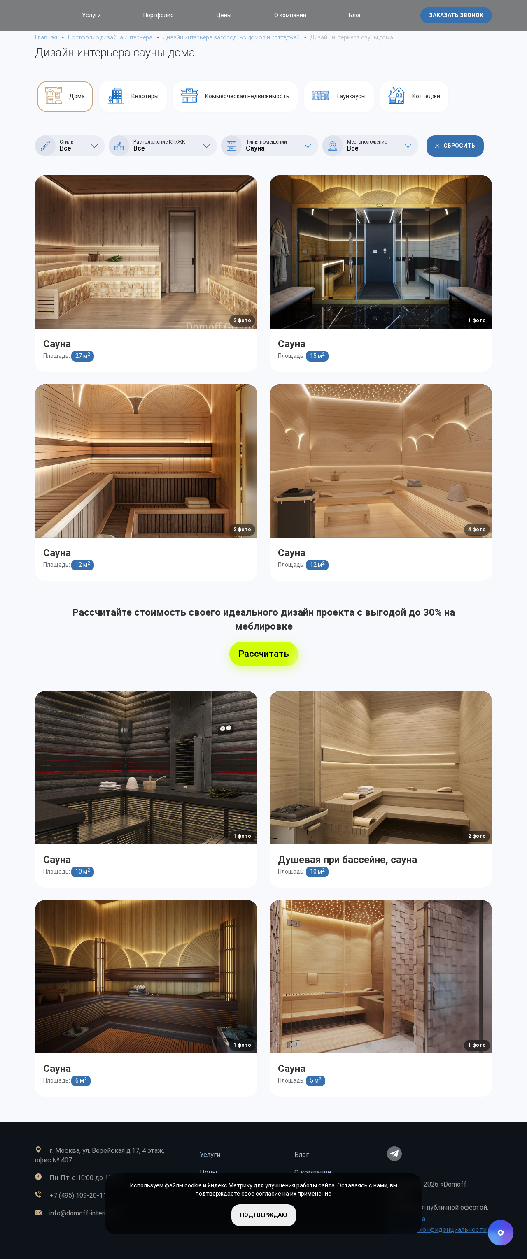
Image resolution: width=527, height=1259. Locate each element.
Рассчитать (263, 654)
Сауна (57, 344)
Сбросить (459, 145)
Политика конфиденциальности (437, 1229)
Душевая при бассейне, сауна (347, 859)
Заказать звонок (456, 15)
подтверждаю (263, 1215)
